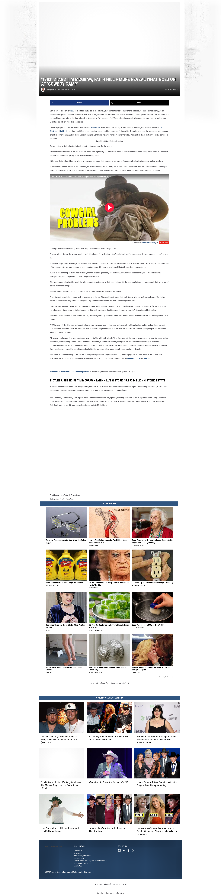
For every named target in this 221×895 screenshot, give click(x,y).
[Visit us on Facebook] (129, 850)
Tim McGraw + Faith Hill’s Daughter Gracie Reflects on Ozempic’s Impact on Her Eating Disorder (156, 739)
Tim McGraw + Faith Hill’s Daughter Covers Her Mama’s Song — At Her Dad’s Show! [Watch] (61, 785)
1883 (61, 495)
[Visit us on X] (134, 850)
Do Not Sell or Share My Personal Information (90, 861)
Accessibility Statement (82, 856)
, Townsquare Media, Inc (71, 872)
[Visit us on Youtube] (125, 850)
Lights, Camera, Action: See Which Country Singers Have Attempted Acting (157, 784)
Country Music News (67, 499)
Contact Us (78, 851)
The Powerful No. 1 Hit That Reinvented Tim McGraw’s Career (60, 829)
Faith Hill (63, 131)
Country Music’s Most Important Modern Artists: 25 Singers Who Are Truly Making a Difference (157, 831)
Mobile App (78, 866)
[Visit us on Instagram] (120, 850)
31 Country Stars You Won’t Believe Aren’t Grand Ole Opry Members (108, 738)
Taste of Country (149, 243)
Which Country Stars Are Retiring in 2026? (108, 782)
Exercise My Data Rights (82, 863)
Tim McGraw (75, 495)
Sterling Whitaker (51, 90)
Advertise (77, 853)
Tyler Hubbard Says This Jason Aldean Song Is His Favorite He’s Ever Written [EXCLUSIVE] (59, 739)
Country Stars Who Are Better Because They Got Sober (107, 829)
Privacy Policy (79, 858)
